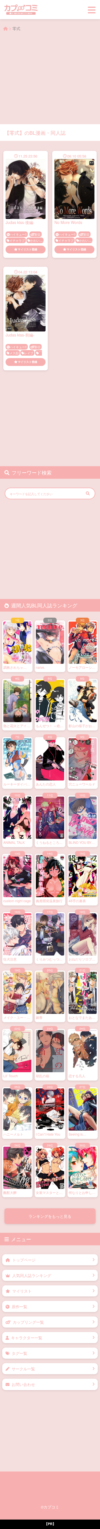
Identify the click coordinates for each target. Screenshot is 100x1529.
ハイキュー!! (18, 234)
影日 (37, 234)
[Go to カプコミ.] (5, 28)
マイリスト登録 (27, 249)
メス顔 (14, 353)
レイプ (28, 353)
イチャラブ (17, 240)
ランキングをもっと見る (50, 1216)
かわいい (36, 240)
